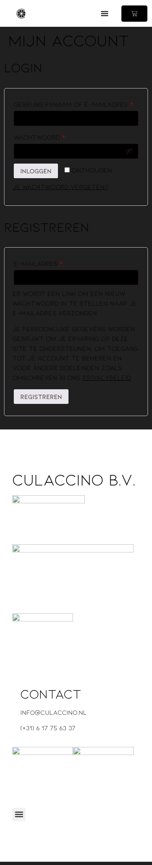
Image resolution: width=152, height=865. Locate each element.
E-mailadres (51, 262)
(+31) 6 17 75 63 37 (47, 727)
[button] (104, 13)
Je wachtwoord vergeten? (60, 186)
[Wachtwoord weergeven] (129, 151)
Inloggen (35, 171)
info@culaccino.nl (53, 712)
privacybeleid (107, 377)
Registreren (41, 396)
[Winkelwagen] (134, 13)
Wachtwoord (53, 136)
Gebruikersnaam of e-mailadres (76, 103)
